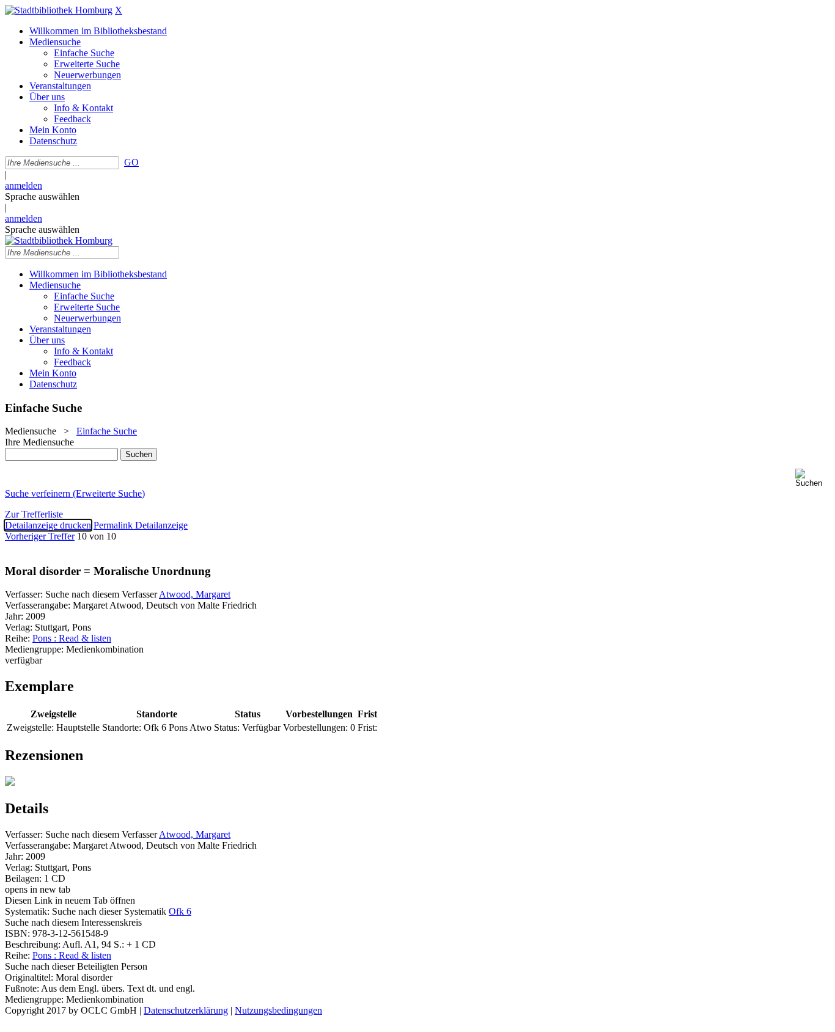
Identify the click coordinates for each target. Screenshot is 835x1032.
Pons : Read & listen (71, 638)
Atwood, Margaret (194, 594)
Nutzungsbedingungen (278, 1010)
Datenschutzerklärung (186, 1010)
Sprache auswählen (42, 196)
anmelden (23, 185)
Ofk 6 (180, 911)
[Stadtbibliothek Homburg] (58, 10)
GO (131, 162)
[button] (812, 478)
